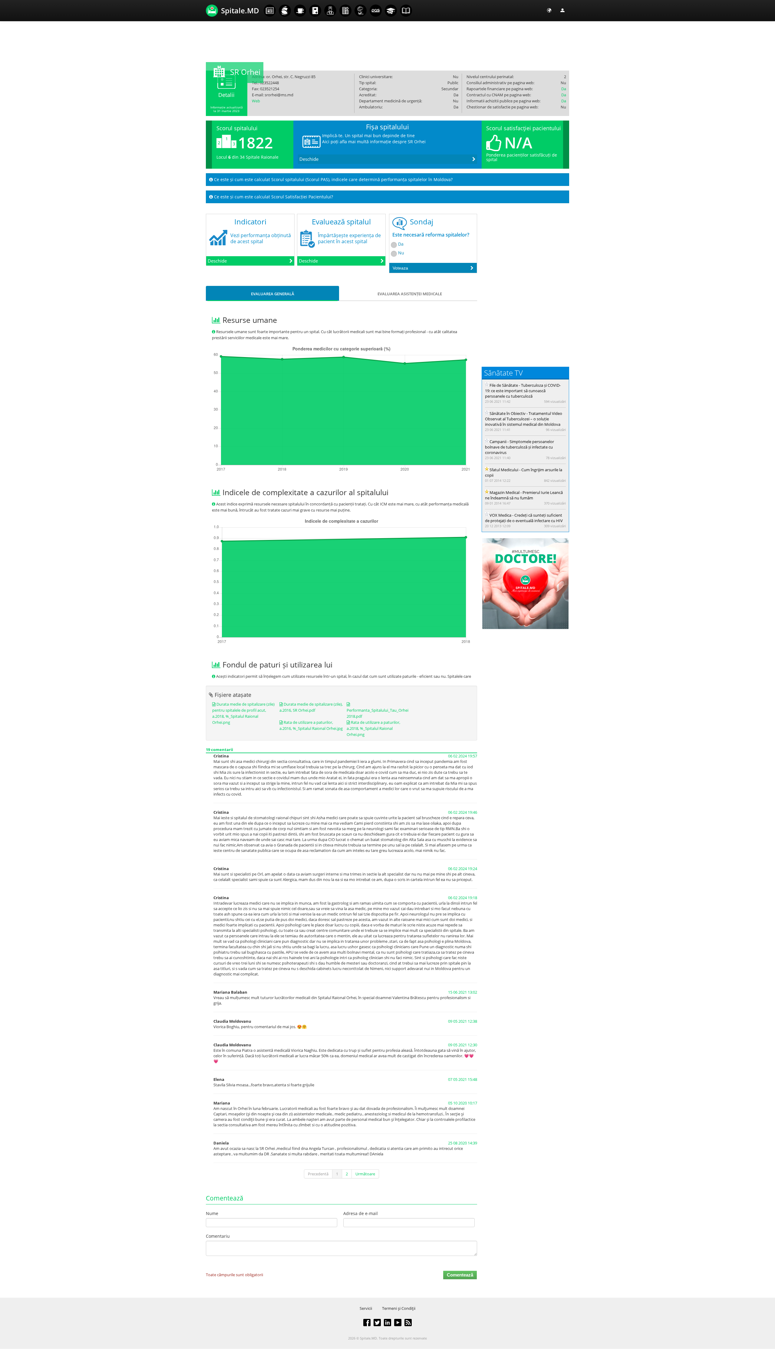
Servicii (366, 1308)
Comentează (460, 1274)
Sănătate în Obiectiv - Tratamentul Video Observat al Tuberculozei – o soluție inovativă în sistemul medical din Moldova (523, 419)
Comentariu (218, 1236)
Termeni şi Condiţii (398, 1308)
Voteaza (400, 268)
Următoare (365, 1174)
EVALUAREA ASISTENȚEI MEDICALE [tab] (410, 293)
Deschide (308, 159)
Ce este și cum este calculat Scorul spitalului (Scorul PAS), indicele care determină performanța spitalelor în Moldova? (333, 179)
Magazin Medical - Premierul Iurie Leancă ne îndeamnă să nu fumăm (524, 495)
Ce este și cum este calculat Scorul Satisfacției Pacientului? (273, 197)
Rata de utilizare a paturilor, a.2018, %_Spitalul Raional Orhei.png (373, 728)
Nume (212, 1213)
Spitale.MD (240, 10)
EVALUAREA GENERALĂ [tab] (272, 293)
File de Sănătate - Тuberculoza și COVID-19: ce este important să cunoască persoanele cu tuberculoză (523, 390)
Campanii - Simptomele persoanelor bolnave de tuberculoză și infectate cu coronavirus (519, 447)
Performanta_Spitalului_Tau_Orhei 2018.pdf (377, 713)
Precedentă (318, 1174)
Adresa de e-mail (360, 1213)
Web (256, 101)
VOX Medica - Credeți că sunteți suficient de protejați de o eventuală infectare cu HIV (524, 517)
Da (563, 88)
